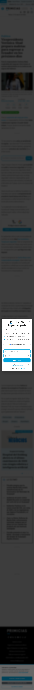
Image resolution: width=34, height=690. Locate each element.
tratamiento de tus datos (17, 365)
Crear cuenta (17, 360)
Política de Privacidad (23, 364)
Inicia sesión (22, 368)
